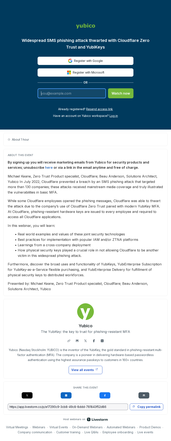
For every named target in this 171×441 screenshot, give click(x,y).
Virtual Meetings (17, 427)
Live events (145, 432)
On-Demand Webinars (87, 427)
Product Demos (150, 427)
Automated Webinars (121, 427)
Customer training (68, 432)
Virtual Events (58, 427)
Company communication (35, 432)
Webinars (38, 427)
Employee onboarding (118, 432)
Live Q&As (91, 432)
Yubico (85, 325)
